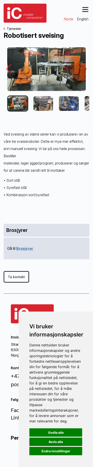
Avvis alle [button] (56, 442)
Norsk (68, 19)
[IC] (25, 13)
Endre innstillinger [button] (56, 451)
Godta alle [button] (56, 432)
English (82, 19)
